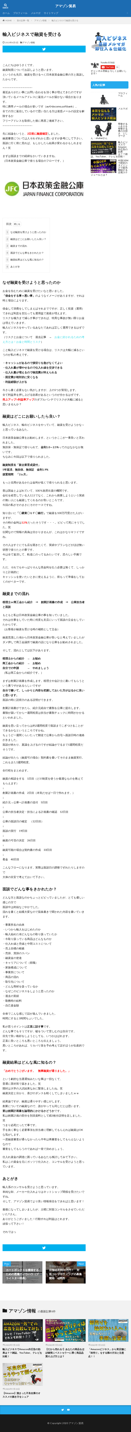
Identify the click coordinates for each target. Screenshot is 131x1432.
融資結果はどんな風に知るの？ (25, 259)
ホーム (6, 13)
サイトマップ (51, 13)
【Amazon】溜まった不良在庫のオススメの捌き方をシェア (21, 1395)
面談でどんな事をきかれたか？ (25, 252)
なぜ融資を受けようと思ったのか (26, 232)
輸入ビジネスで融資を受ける (65, 20)
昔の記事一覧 (23, 20)
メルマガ (35, 13)
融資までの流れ (17, 245)
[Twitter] (44, 49)
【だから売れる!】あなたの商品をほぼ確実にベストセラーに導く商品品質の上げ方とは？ (64, 1353)
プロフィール (20, 13)
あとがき (13, 266)
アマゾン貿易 (65, 6)
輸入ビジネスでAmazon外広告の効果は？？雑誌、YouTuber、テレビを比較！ (22, 1353)
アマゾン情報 (40, 20)
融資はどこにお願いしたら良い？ (26, 239)
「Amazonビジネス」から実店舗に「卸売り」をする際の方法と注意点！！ (107, 1353)
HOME (8, 20)
